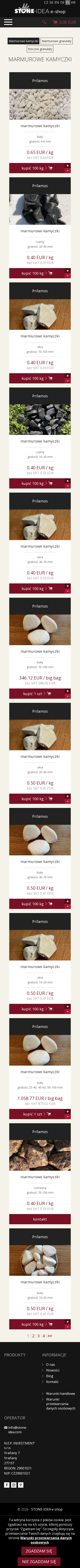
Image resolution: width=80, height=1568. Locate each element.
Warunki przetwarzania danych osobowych (60, 1404)
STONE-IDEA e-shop (47, 1509)
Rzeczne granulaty (40, 49)
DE (62, 2)
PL (68, 2)
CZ (46, 2)
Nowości (52, 1370)
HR (73, 2)
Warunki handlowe (60, 1393)
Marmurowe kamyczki (23, 41)
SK (51, 2)
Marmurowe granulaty (56, 41)
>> (50, 1336)
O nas (50, 1364)
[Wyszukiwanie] (44, 22)
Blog (49, 1376)
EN (57, 2)
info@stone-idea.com (17, 1429)
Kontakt (40, 1219)
